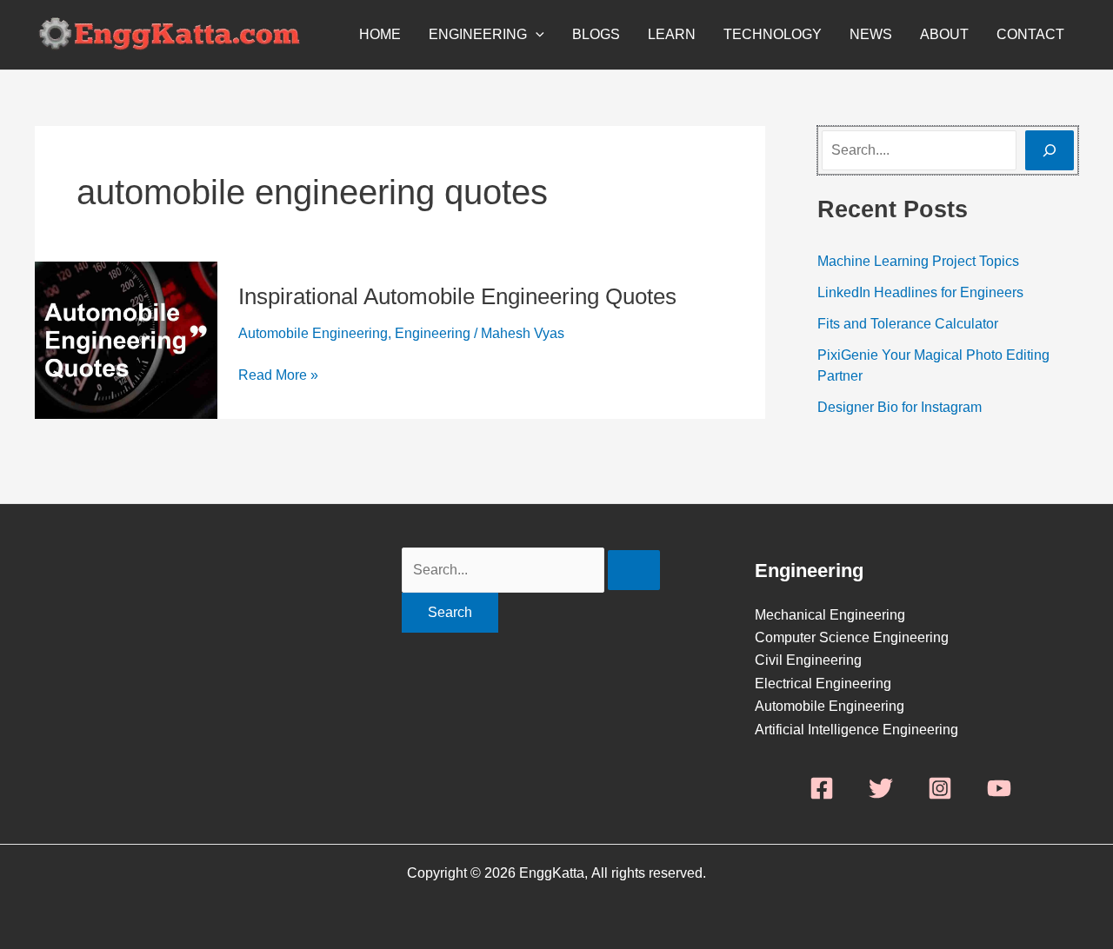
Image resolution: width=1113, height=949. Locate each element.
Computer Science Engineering (852, 637)
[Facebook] (822, 788)
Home (380, 34)
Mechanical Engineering (830, 614)
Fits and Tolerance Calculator (907, 323)
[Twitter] (881, 788)
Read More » (278, 373)
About (944, 34)
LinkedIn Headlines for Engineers (920, 292)
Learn (672, 34)
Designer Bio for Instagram (899, 407)
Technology (772, 34)
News (871, 34)
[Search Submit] (634, 570)
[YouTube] (999, 788)
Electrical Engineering (823, 683)
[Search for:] (531, 569)
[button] (535, 35)
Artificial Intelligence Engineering (856, 729)
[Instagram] (940, 788)
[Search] (1049, 150)
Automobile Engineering (313, 333)
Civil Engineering (808, 660)
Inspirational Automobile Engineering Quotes (457, 296)
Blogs (596, 34)
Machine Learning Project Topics (918, 261)
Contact (1030, 34)
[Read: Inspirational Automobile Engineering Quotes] (126, 339)
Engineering (478, 34)
